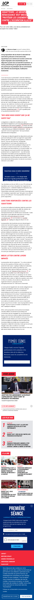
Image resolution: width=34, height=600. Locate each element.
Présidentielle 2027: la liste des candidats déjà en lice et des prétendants (17, 426)
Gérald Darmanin (12, 109)
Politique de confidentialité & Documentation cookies (15, 590)
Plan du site (4, 564)
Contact (3, 553)
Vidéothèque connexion (8, 561)
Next (31, 406)
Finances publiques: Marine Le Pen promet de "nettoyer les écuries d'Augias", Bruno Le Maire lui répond (19, 444)
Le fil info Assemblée (8, 406)
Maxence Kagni (12, 49)
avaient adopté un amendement (22, 127)
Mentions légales (6, 556)
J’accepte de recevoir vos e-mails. (15, 535)
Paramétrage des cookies (10, 596)
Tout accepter (26, 596)
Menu (31, 4)
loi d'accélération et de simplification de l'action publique (17, 124)
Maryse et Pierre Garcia (19, 271)
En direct (21, 4)
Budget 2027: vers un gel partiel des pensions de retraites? (18, 435)
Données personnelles (7, 559)
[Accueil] (5, 5)
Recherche (27, 4)
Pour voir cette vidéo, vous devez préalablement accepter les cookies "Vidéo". (15, 28)
